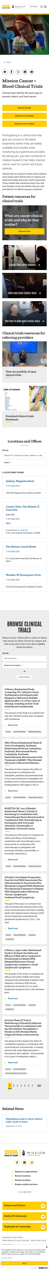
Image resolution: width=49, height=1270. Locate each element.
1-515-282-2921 (13, 486)
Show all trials (24, 677)
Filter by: (5, 450)
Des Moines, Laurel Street (21, 546)
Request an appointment (26, 1171)
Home (8, 62)
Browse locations (23, 1176)
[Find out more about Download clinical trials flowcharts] (24, 398)
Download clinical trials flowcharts (20, 417)
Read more (13, 725)
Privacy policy (6, 1258)
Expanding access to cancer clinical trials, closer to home (24, 1120)
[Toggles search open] (42, 7)
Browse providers (23, 1180)
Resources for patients (24, 116)
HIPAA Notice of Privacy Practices (15, 1240)
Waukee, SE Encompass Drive (23, 574)
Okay (24, 1263)
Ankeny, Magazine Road (20, 481)
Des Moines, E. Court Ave (18, 530)
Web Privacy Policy (38, 1240)
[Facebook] (17, 1162)
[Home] (13, 7)
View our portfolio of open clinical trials (21, 373)
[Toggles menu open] (45, 7)
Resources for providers (24, 124)
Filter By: (5, 653)
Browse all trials (24, 108)
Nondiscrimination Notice (12, 1237)
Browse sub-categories (12, 665)
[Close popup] (47, 1247)
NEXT (39, 1085)
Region (6, 462)
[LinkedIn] (24, 1162)
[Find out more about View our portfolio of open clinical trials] (24, 354)
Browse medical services (26, 1184)
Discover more (24, 231)
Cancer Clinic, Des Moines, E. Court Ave (23, 508)
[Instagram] (32, 1162)
